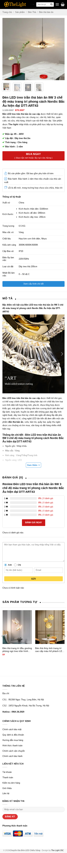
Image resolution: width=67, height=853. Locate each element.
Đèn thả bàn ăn (46, 12)
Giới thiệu (7, 788)
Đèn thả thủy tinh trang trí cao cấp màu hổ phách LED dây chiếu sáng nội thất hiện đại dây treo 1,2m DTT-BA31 (50, 650)
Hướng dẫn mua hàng (12, 740)
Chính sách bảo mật (11, 729)
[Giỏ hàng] (63, 4)
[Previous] (5, 49)
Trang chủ (7, 12)
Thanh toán (7, 777)
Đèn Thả (32, 12)
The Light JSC (57, 850)
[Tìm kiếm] (51, 4)
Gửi (33, 578)
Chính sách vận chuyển (13, 751)
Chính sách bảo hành (12, 756)
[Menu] (57, 4)
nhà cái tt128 (6, 682)
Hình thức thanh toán (12, 745)
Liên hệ (5, 793)
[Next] (62, 49)
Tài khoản (7, 772)
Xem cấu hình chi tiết (33, 284)
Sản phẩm (20, 12)
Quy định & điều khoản (13, 735)
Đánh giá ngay (33, 522)
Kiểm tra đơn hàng (11, 783)
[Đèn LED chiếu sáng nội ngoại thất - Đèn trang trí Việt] (15, 4)
